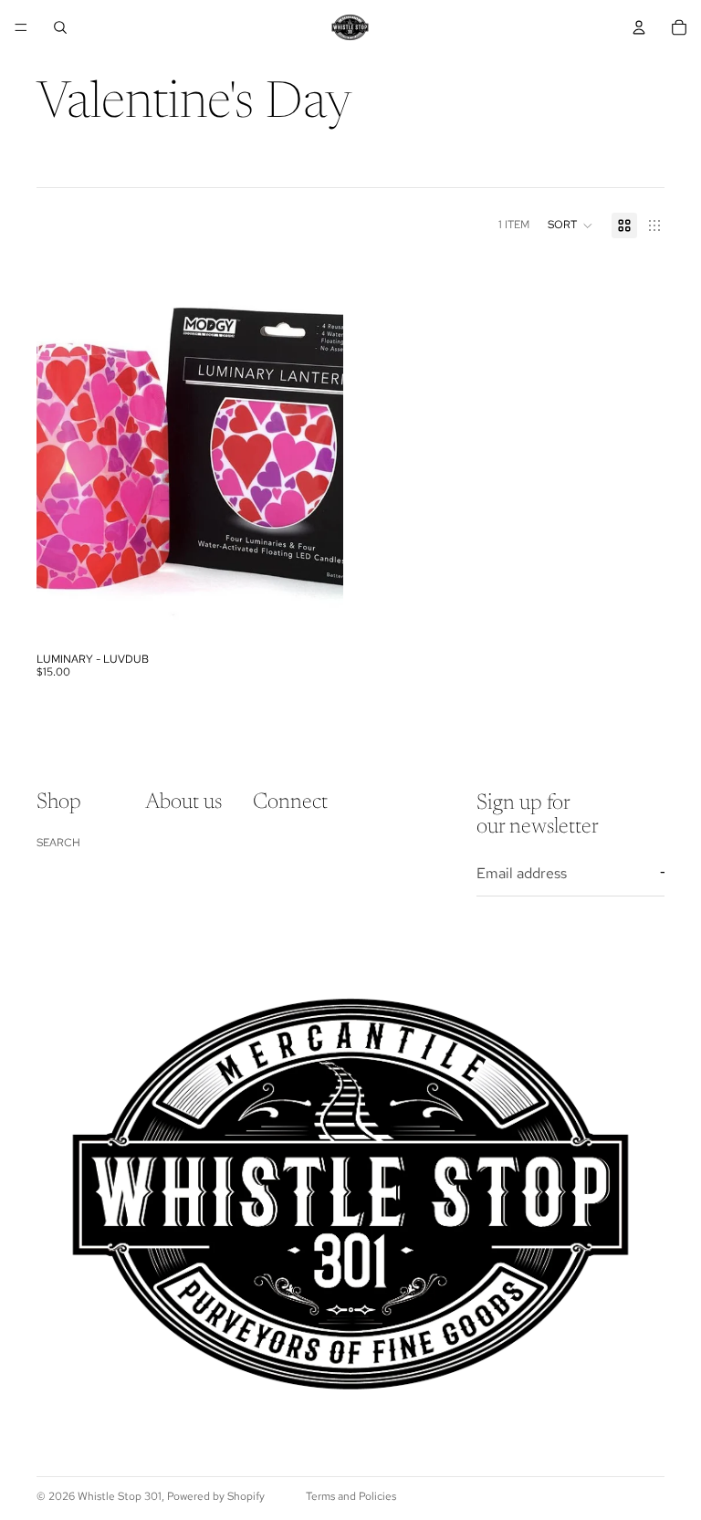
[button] (570, 225)
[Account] (639, 27)
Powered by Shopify (216, 1496)
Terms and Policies (351, 1496)
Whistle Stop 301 (120, 1496)
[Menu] (21, 27)
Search (58, 841)
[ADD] (314, 615)
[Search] (60, 27)
